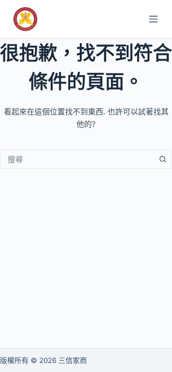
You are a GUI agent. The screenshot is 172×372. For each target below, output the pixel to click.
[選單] (153, 19)
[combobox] (76, 159)
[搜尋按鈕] (162, 159)
